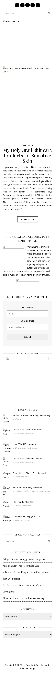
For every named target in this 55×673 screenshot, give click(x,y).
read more (27, 219)
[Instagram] (17, 5)
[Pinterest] (27, 5)
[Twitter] (32, 5)
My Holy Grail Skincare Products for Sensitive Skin (27, 155)
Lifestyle (27, 145)
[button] (27, 50)
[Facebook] (22, 5)
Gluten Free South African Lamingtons (30, 598)
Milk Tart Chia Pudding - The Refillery (22, 572)
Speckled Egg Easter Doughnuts (29, 559)
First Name (27, 307)
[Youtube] (38, 5)
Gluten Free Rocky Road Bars (25, 565)
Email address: (27, 320)
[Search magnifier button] (49, 13)
